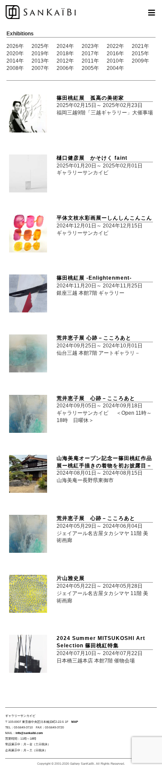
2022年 (115, 46)
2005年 (90, 68)
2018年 (65, 53)
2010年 (115, 61)
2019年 (40, 53)
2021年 (140, 46)
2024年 (65, 46)
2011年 (90, 61)
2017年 (90, 53)
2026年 (15, 46)
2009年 (140, 61)
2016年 (115, 53)
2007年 (40, 68)
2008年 (15, 68)
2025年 (40, 46)
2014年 (15, 61)
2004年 (115, 68)
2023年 (90, 46)
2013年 (40, 61)
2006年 (65, 68)
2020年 (15, 53)
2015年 (140, 53)
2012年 (65, 61)
